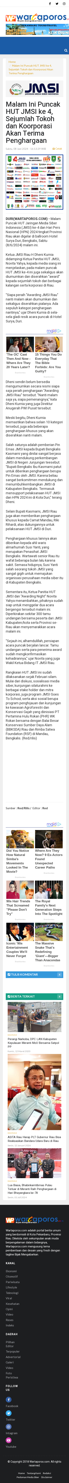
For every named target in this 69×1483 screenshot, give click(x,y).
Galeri (10, 1362)
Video (9, 1314)
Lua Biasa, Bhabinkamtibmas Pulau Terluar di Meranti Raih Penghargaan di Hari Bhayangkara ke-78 (32, 1189)
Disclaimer (46, 1477)
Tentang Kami (34, 1473)
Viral (9, 1298)
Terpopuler (13, 1351)
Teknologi (12, 1293)
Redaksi (47, 1473)
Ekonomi (11, 1271)
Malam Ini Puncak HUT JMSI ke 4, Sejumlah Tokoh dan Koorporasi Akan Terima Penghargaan (31, 69)
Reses (9, 1320)
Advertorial (13, 1357)
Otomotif (12, 1276)
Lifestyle (11, 1287)
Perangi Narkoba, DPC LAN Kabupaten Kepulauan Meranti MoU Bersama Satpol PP (33, 1043)
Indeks (10, 1325)
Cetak (58, 148)
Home (12, 61)
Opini (9, 1309)
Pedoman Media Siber (28, 1477)
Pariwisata (13, 1282)
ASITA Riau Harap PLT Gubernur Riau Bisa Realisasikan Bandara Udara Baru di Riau (34, 1139)
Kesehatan (12, 1303)
